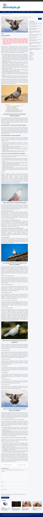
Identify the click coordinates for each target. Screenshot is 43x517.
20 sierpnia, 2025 (3, 510)
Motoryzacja (31, 58)
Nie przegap (4, 500)
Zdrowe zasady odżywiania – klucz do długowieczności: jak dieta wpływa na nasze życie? (34, 32)
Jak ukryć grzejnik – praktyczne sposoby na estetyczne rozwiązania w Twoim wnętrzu (35, 43)
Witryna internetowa (4, 489)
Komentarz (3, 471)
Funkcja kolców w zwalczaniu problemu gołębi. (13, 106)
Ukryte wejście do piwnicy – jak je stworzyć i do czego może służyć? (16, 509)
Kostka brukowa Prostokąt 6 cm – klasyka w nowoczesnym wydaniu (5, 509)
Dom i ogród (31, 54)
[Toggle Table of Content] (22, 104)
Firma (30, 56)
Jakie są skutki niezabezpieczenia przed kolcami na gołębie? (14, 111)
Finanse (30, 55)
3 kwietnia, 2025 (14, 510)
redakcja (17, 510)
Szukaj (40, 18)
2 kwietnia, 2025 (35, 510)
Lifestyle (2, 33)
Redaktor (7, 510)
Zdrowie (30, 59)
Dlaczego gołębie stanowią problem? (11, 107)
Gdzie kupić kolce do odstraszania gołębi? (12, 109)
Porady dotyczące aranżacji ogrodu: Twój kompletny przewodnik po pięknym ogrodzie (35, 49)
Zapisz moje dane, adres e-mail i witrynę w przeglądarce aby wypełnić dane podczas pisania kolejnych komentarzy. (13, 495)
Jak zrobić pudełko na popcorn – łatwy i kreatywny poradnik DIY (26, 509)
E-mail (2, 485)
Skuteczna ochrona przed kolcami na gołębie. (13, 108)
